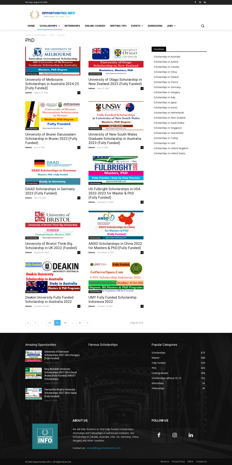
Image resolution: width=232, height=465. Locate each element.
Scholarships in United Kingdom (171, 148)
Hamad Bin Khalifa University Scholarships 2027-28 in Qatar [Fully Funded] (60, 392)
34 (49, 322)
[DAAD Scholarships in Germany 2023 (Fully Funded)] (52, 170)
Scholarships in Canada (166, 66)
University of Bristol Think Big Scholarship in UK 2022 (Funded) (51, 246)
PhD (52, 35)
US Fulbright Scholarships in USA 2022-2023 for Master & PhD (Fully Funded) (114, 193)
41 (80, 322)
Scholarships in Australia (167, 56)
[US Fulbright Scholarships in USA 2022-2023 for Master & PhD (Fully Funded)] (116, 170)
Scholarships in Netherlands (169, 112)
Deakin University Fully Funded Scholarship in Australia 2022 (49, 299)
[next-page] (87, 323)
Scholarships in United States (169, 153)
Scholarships (40, 35)
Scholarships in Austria (166, 61)
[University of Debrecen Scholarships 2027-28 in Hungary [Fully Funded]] (33, 356)
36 (65, 322)
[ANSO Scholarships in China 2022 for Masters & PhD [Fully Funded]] (116, 225)
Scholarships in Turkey (166, 138)
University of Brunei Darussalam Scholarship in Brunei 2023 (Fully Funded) (51, 138)
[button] (203, 26)
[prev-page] (28, 323)
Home (28, 35)
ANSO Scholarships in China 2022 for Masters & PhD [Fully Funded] (115, 246)
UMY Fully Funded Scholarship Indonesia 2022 (112, 299)
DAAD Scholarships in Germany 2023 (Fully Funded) (50, 191)
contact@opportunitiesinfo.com (103, 448)
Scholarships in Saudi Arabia (169, 122)
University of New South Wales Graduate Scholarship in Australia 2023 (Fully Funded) (114, 138)
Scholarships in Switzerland (168, 133)
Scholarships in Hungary (167, 92)
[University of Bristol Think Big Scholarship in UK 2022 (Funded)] (52, 225)
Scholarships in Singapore (168, 127)
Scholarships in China (165, 71)
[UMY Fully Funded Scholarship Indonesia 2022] (116, 277)
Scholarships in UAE (164, 143)
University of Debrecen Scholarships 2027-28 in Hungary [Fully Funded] (62, 355)
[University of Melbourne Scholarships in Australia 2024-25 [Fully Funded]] (52, 61)
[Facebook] (195, 2)
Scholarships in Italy (164, 97)
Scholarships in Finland (166, 77)
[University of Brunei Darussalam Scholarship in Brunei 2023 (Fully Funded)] (52, 115)
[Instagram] (200, 2)
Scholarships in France (166, 82)
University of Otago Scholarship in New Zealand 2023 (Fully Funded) (115, 82)
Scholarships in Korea (165, 107)
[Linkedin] (205, 2)
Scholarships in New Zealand (169, 117)
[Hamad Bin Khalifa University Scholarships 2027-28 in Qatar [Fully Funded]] (33, 394)
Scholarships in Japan (165, 102)
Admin (28, 92)
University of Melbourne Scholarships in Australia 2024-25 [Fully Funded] (52, 84)
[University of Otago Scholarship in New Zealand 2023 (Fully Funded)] (116, 61)
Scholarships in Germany (167, 87)
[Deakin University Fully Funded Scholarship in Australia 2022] (52, 277)
